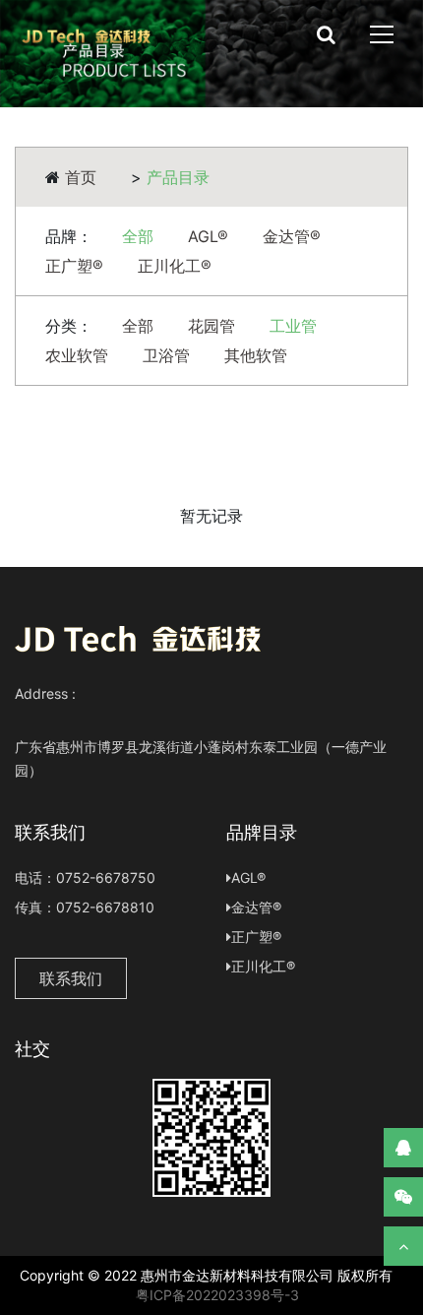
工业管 (293, 326)
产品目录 (178, 177)
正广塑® (74, 266)
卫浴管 (166, 355)
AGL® (208, 236)
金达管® (292, 236)
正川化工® (175, 266)
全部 (137, 236)
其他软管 (255, 355)
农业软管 (76, 355)
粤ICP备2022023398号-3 (215, 1294)
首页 (80, 177)
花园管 (211, 326)
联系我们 (70, 978)
